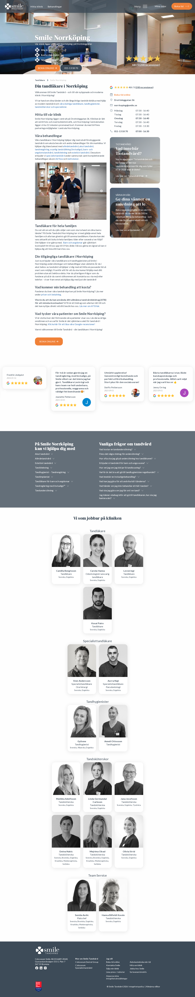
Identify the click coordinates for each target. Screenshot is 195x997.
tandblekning (60, 152)
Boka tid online (122, 94)
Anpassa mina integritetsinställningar (116, 977)
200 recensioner (149, 64)
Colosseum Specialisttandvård (83, 966)
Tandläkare (40, 80)
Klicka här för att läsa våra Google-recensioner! (71, 324)
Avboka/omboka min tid (140, 962)
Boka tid (179, 6)
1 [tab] (58, 218)
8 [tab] (78, 218)
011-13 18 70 (71, 68)
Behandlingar (55, 6)
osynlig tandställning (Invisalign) (66, 149)
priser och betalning (51, 294)
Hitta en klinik (136, 965)
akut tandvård (86, 146)
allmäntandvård (70, 146)
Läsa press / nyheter (115, 972)
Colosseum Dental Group (86, 962)
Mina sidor (160, 6)
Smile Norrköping (58, 80)
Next (101, 191)
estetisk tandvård (80, 152)
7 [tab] (75, 218)
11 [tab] (87, 218)
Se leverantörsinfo (138, 972)
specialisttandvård (55, 155)
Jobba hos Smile (137, 968)
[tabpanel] (70, 191)
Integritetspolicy (136, 986)
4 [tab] (67, 218)
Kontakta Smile (113, 965)
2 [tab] (61, 218)
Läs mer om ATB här (89, 306)
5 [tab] (70, 218)
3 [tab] (64, 218)
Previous (40, 191)
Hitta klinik (36, 6)
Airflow (59, 158)
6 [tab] (73, 218)
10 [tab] (84, 218)
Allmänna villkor (153, 986)
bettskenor (73, 158)
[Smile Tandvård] (14, 7)
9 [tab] (81, 218)
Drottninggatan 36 (124, 100)
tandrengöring (42, 149)
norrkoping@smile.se (125, 105)
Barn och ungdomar (73, 242)
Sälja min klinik (112, 968)
